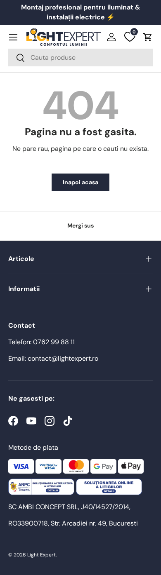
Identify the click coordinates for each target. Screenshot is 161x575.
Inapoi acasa (80, 182)
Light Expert (41, 555)
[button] (148, 37)
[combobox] (80, 57)
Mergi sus (80, 225)
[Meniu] (13, 37)
